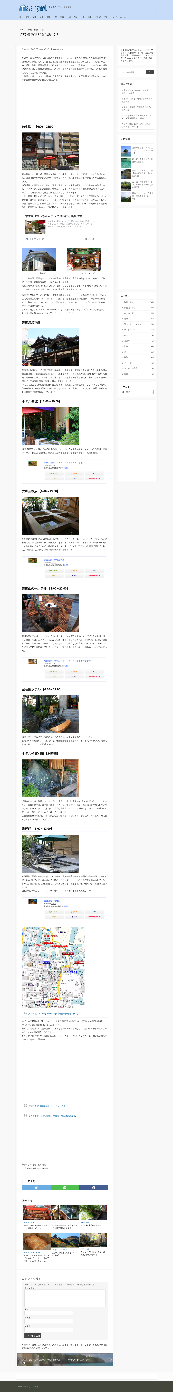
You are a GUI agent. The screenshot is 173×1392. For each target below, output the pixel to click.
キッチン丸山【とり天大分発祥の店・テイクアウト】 (136, 125)
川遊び (139, 346)
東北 (28, 17)
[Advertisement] (65, 101)
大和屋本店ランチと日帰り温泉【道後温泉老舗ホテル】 (53, 1013)
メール (27, 1317)
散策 (139, 357)
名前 (26, 1309)
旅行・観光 (33, 29)
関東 (34, 17)
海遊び (139, 341)
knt (94, 473)
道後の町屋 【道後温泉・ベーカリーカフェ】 (48, 1106)
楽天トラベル (54, 473)
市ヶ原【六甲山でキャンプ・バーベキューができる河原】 (142, 184)
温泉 (42, 29)
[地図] (66, 468)
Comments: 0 (58, 49)
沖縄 (89, 17)
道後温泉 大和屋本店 (54, 560)
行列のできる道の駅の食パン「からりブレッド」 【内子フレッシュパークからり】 (36, 1258)
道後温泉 (45, 1168)
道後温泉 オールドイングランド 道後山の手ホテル (68, 661)
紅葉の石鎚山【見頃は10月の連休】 (64, 1253)
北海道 (20, 17)
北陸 (48, 17)
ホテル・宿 (85, 1249)
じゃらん (74, 473)
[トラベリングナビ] (32, 7)
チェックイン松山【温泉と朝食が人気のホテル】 (93, 1253)
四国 (76, 17)
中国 (69, 17)
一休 (54, 478)
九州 (82, 17)
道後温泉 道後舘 (52, 901)
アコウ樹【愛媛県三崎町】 (92, 1225)
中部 (55, 17)
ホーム (123, 17)
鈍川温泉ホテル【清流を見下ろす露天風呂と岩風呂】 (64, 1226)
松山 (34, 1168)
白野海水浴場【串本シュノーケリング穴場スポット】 (142, 150)
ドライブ (39, 1252)
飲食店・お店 (29, 1222)
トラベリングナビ (30, 1386)
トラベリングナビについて (105, 17)
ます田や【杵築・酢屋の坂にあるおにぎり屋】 (137, 108)
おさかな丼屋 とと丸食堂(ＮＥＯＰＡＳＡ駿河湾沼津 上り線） (136, 117)
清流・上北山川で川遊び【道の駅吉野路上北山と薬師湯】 (142, 173)
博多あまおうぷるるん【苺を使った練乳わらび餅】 (137, 91)
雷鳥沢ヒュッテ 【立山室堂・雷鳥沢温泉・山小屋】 (142, 196)
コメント (29, 1288)
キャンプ (139, 335)
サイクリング (139, 329)
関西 (62, 17)
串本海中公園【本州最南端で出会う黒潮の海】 (137, 100)
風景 (139, 374)
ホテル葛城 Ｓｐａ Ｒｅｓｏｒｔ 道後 (63, 463)
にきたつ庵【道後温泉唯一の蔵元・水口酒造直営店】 (52, 1116)
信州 (41, 17)
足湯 (39, 1168)
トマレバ (53, 465)
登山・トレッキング (59, 1250)
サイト (27, 1326)
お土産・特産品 (139, 368)
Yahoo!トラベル (94, 478)
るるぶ (74, 478)
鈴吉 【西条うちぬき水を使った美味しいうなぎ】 (35, 1226)
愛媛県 (29, 1168)
